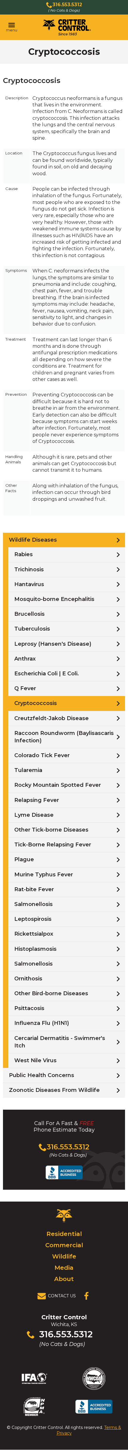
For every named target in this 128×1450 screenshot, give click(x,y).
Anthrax (25, 658)
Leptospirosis (32, 919)
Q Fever (25, 688)
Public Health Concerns (41, 1075)
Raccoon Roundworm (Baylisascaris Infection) (64, 737)
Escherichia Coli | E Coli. (46, 673)
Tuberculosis (32, 629)
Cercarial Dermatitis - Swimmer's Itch (59, 1042)
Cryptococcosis (35, 703)
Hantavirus (29, 584)
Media (64, 1267)
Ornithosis (28, 978)
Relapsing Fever (36, 800)
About (64, 1278)
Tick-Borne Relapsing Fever (52, 844)
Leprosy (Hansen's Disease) (52, 644)
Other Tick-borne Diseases (51, 830)
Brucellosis (29, 614)
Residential (64, 1233)
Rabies (23, 554)
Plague (24, 859)
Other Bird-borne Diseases (51, 993)
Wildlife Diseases (33, 540)
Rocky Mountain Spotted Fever (57, 785)
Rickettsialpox (33, 934)
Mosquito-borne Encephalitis (54, 599)
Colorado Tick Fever (42, 755)
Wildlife (64, 1256)
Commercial (64, 1245)
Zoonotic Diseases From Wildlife (54, 1090)
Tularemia (28, 770)
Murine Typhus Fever (43, 874)
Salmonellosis (33, 904)
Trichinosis (29, 569)
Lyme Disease (34, 815)
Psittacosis (29, 1008)
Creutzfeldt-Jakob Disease (51, 718)
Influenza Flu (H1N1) (41, 1023)
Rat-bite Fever (34, 889)
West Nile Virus (35, 1060)
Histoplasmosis (35, 949)
